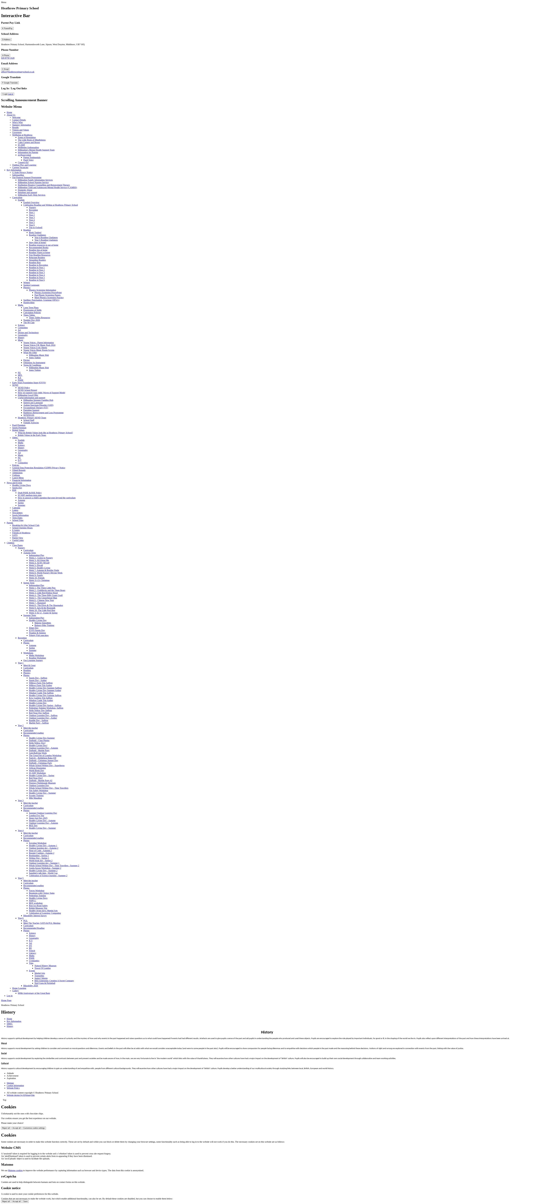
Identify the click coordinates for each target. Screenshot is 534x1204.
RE (30, 948)
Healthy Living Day (38, 620)
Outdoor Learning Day (39, 785)
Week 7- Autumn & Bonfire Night (44, 570)
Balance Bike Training (44, 625)
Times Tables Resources (39, 317)
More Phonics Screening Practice (49, 297)
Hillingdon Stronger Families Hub (38, 400)
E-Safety (16, 530)
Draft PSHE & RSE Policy (30, 493)
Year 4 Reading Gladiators (46, 237)
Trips (31, 963)
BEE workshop (36, 903)
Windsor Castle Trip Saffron (41, 693)
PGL (25, 920)
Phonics (26, 287)
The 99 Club (28, 322)
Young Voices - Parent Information (38, 342)
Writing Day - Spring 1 (39, 858)
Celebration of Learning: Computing (45, 913)
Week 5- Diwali (36, 565)
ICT (31, 940)
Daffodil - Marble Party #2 (40, 780)
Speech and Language (33, 402)
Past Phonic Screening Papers (47, 295)
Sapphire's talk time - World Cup (43, 873)
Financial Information (21, 480)
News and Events (14, 483)
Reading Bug (35, 262)
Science (21, 325)
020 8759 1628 (7, 58)
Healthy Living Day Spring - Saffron (45, 705)
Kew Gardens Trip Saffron (40, 698)
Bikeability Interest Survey (35, 915)
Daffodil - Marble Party (39, 750)
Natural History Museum (45, 965)
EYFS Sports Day (37, 630)
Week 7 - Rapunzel (37, 603)
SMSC (15, 438)
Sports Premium (19, 427)
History (21, 337)
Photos (26, 643)
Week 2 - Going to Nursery (41, 558)
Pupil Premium (18, 425)
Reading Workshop (37, 658)
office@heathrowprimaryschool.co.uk (17, 72)
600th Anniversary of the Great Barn (34, 993)
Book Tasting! (35, 232)
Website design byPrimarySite (21, 1095)
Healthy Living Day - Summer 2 (43, 870)
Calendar (16, 508)
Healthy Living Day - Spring (41, 775)
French (32, 950)
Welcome (16, 117)
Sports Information (20, 515)
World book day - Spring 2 (40, 860)
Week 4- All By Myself (39, 563)
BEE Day (33, 825)
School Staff (28, 420)
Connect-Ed (23, 162)
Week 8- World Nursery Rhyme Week (45, 573)
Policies (15, 465)
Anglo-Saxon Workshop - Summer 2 (45, 868)
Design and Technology (28, 332)
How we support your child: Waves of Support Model (41, 392)
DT (30, 945)
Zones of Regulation (27, 137)
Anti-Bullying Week (38, 753)
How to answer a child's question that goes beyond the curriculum (47, 498)
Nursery (32, 207)
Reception (33, 210)
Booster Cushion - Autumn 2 (41, 853)
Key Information (14, 170)
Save (25, 1201)
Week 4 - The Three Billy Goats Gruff (46, 595)
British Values (18, 430)
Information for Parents (28, 152)
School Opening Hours (22, 528)
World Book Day (36, 770)
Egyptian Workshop (37, 843)
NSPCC (32, 900)
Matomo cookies (15, 1170)
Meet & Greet (29, 665)
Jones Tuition (35, 357)
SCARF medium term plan (29, 495)
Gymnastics (34, 960)
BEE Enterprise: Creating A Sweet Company (54, 980)
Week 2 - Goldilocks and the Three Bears (47, 590)
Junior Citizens (41, 978)
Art (19, 330)
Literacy (32, 953)
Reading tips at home (38, 250)
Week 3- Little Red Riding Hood (43, 593)
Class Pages (17, 545)
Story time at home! (37, 242)
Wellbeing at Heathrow (22, 135)
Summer (21, 505)
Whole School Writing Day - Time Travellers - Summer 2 (54, 865)
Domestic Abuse (25, 190)
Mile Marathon (35, 798)
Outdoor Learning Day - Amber (43, 718)
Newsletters (17, 513)
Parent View (17, 538)
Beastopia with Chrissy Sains (42, 893)
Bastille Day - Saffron (38, 720)
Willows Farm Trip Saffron (41, 683)
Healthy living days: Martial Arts (43, 910)
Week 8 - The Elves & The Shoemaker (46, 605)
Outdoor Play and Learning (24, 165)
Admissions (17, 473)
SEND (15, 385)
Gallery (15, 991)
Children (10, 543)
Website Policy (13, 1088)
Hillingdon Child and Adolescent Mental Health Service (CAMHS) (47, 187)
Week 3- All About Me (39, 560)
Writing (26, 282)
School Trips (17, 520)
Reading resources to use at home (43, 245)
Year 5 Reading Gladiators (46, 240)
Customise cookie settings (34, 1128)
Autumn (21, 500)
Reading (27, 230)
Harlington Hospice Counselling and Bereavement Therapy (44, 185)
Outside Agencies (31, 422)
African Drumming (37, 768)
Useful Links (18, 540)
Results (15, 127)
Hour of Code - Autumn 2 (40, 850)
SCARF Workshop (37, 773)
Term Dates (17, 518)
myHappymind (24, 155)
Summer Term (29, 615)
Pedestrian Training (37, 895)
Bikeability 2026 (30, 985)
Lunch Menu (18, 478)
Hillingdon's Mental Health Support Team (36, 150)
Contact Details (19, 120)
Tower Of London (42, 968)
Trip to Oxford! (35, 227)
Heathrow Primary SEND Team (32, 417)
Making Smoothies (42, 623)
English (21, 200)
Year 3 (32, 217)
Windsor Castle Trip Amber (41, 700)
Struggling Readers (37, 260)
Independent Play (36, 555)
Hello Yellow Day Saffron (40, 710)
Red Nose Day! (36, 778)
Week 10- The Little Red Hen (42, 610)
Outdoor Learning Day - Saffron (43, 715)
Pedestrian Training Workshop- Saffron (46, 708)
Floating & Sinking (37, 633)
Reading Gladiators (37, 235)
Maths (20, 305)
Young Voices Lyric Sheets (35, 347)
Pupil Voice (28, 160)
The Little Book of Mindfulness (32, 140)
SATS (15, 535)
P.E (19, 372)
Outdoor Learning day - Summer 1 (44, 863)
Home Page (6, 1000)
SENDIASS (28, 415)
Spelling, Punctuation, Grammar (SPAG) (41, 300)
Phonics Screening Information (42, 290)
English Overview (31, 202)
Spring (21, 503)
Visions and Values (20, 130)
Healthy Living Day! (38, 745)
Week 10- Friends (36, 578)
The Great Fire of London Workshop (45, 755)
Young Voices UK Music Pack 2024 (39, 345)
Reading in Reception (38, 265)
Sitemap (10, 1083)
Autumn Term (29, 553)
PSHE (20, 380)
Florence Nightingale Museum (42, 783)
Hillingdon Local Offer (28, 395)
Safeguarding (18, 175)
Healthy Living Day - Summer (42, 793)
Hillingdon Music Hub (39, 355)
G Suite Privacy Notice (22, 172)
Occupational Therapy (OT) (35, 407)
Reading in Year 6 (37, 280)
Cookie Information (15, 1085)
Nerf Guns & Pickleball (44, 983)
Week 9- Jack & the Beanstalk (42, 608)
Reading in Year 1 (37, 267)
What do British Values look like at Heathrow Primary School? (45, 432)
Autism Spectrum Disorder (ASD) (38, 405)
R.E (19, 377)
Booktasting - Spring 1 (39, 855)
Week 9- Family (36, 575)
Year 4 (32, 220)
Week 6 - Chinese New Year (41, 600)
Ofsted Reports (18, 470)
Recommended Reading (33, 928)
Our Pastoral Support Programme (26, 177)
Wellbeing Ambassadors (28, 147)
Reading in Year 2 (37, 270)
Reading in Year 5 (37, 277)
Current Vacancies (20, 167)
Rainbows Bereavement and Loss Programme (43, 412)
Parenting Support (31, 410)
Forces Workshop (36, 890)
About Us (11, 115)
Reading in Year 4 (37, 275)
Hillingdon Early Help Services (31, 195)
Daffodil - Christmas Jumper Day (43, 760)
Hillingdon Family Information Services (35, 180)
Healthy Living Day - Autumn (42, 820)
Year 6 (32, 225)
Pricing (26, 360)
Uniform (16, 475)
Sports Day (17, 488)
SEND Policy (24, 387)
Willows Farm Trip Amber (40, 685)
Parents (10, 523)
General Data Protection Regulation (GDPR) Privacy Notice (38, 468)
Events (32, 970)
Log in (10, 94)
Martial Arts (39, 973)
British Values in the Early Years (32, 435)
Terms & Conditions (32, 365)
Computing (23, 327)
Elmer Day (34, 628)
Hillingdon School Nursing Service (33, 182)
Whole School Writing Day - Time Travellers (48, 788)
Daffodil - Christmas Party (40, 763)
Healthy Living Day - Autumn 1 (43, 845)
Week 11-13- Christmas (39, 580)
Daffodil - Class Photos (39, 740)
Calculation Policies (32, 312)
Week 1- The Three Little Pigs (42, 588)
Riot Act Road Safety (38, 905)
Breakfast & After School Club (25, 525)
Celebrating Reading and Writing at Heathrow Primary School (50, 205)
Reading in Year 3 (37, 272)
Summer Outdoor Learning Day (43, 813)
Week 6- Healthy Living (39, 568)
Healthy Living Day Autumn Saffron (45, 695)
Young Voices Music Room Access (38, 350)
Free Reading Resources (39, 255)
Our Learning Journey (33, 660)
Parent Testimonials (31, 157)
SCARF (21, 145)
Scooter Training (36, 795)
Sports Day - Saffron (38, 678)
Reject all (6, 1128)
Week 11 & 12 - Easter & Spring (43, 613)
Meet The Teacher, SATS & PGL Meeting (41, 923)
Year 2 (32, 215)
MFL (20, 375)
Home (9, 112)
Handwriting (28, 302)
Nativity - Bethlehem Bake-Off (42, 758)
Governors (17, 132)
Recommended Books (38, 247)
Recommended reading (33, 733)
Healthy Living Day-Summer (42, 738)
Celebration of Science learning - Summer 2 (48, 875)
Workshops (28, 653)
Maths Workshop (36, 655)
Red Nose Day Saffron (39, 713)
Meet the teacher (30, 728)
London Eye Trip (36, 815)
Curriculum (17, 197)
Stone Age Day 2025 (38, 818)
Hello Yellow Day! (37, 743)
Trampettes (39, 975)
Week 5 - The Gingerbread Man (43, 598)
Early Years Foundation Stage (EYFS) (29, 382)
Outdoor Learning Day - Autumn (43, 748)
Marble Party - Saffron (39, 723)
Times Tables (29, 315)
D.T (19, 460)
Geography (23, 335)
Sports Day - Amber (38, 680)
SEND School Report (27, 390)
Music (20, 340)
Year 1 (32, 212)
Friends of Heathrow (21, 533)
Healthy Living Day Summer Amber (45, 690)
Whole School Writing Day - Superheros (47, 765)
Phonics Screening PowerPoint (48, 292)
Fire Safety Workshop (38, 790)
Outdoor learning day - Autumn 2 (43, 848)
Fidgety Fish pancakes (39, 635)
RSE (14, 490)
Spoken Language (31, 285)
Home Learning (19, 988)
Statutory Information (21, 125)
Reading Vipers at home (39, 252)
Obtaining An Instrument (34, 362)
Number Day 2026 (31, 320)
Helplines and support (27, 192)
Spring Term (28, 583)
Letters (15, 510)
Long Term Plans (31, 307)
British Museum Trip (38, 908)
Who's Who (17, 122)
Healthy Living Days (21, 485)
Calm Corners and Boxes (29, 142)
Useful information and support (31, 397)
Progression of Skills (32, 310)
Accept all (17, 1128)
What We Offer (30, 352)
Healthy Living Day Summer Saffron (45, 688)
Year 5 (32, 222)
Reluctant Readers (37, 257)
